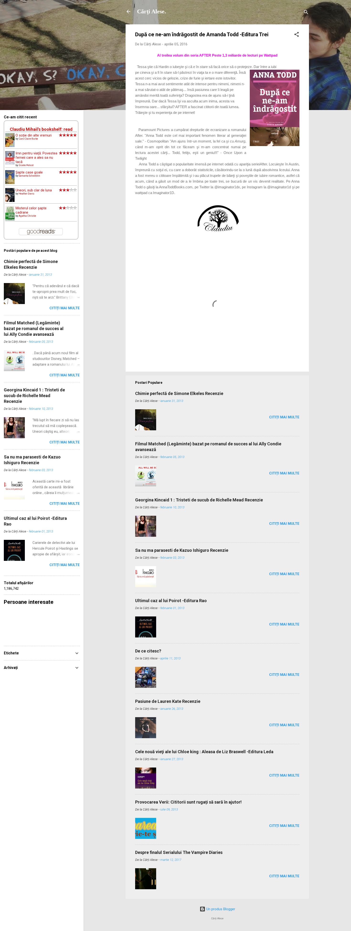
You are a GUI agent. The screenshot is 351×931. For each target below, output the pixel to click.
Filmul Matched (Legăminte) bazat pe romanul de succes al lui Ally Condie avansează (34, 328)
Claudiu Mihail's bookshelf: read (41, 129)
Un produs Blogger (220, 909)
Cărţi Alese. (151, 11)
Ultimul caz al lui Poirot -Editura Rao (171, 600)
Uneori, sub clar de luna (34, 190)
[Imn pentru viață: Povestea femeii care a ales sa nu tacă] (10, 163)
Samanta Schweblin (29, 175)
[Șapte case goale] (10, 183)
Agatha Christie (27, 216)
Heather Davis (26, 193)
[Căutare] (306, 13)
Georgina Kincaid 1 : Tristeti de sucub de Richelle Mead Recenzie (199, 499)
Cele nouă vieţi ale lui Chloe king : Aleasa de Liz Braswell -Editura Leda (204, 751)
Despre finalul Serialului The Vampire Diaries (179, 852)
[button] (296, 35)
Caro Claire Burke (28, 138)
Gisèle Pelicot (26, 165)
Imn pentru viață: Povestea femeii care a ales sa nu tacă (36, 157)
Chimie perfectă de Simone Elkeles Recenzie (179, 393)
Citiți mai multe (284, 417)
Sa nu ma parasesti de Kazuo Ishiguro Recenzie (181, 550)
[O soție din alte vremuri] (10, 146)
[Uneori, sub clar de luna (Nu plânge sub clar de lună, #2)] (10, 201)
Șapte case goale (29, 172)
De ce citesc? (148, 650)
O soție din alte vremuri (34, 135)
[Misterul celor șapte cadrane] (10, 219)
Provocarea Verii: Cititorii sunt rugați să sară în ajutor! (188, 802)
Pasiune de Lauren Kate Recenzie (167, 701)
